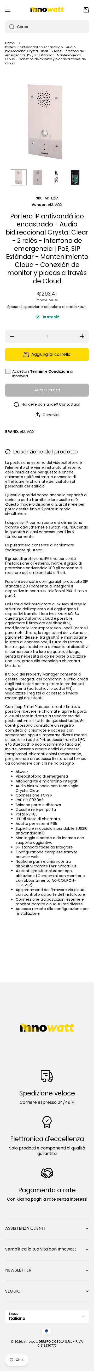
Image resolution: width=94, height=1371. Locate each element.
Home (10, 43)
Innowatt (31, 1341)
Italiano (17, 1318)
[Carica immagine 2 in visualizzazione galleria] (38, 177)
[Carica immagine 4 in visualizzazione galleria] (75, 177)
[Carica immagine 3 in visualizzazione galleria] (56, 177)
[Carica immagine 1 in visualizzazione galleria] (19, 177)
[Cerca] (9, 26)
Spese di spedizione (25, 306)
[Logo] (47, 9)
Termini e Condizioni (49, 371)
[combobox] (47, 26)
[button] (86, 9)
